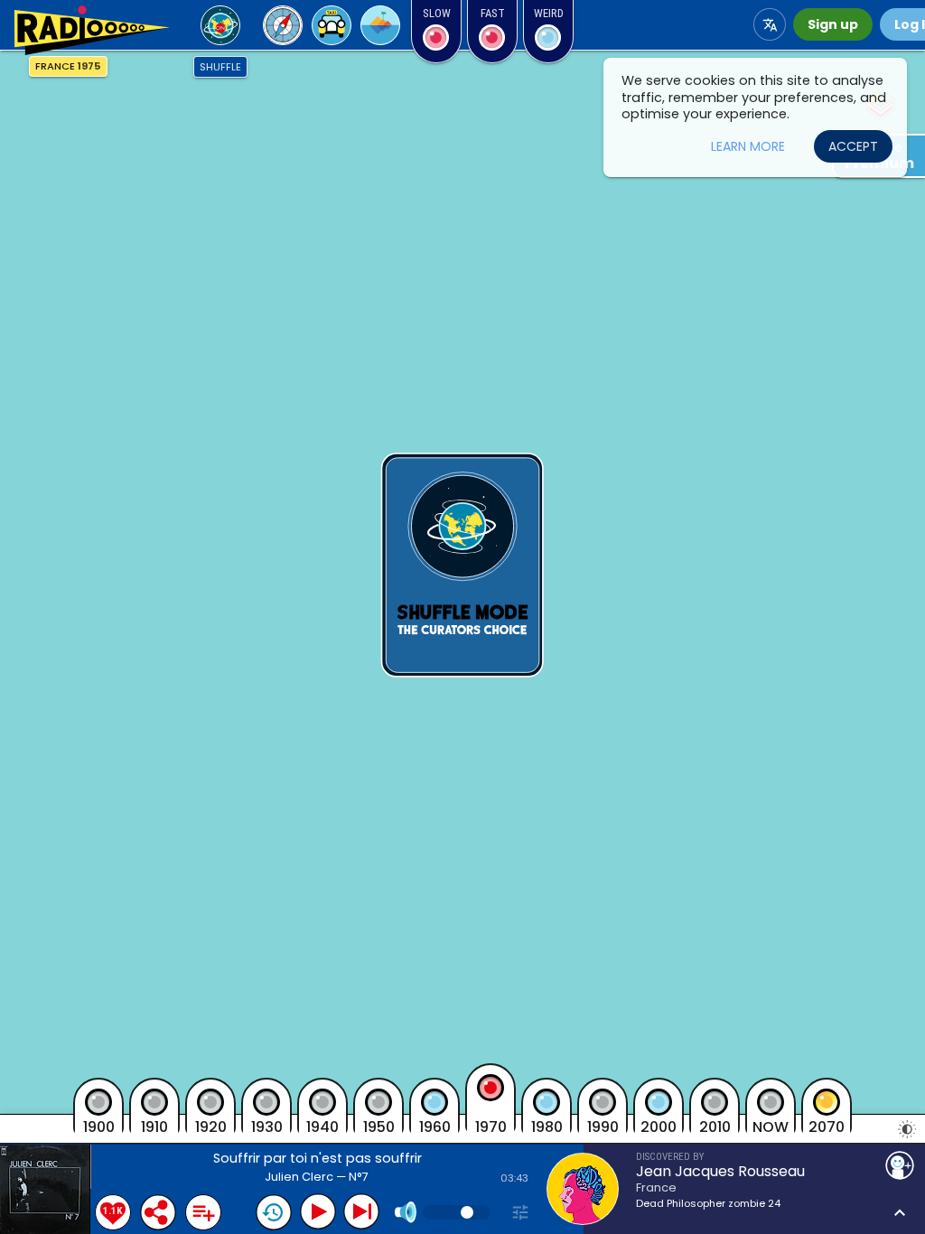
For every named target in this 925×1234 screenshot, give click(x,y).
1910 (154, 1126)
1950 (379, 1126)
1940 (322, 1126)
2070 (826, 1126)
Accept (853, 146)
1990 (603, 1126)
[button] (91, 30)
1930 (267, 1126)
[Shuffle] (220, 25)
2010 (715, 1126)
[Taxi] (331, 25)
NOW (770, 1126)
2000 (658, 1126)
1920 (211, 1126)
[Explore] (283, 25)
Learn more (748, 146)
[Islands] (380, 25)
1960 (435, 1126)
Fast (493, 13)
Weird (549, 13)
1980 (547, 1126)
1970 (491, 1125)
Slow (437, 13)
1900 (99, 1126)
